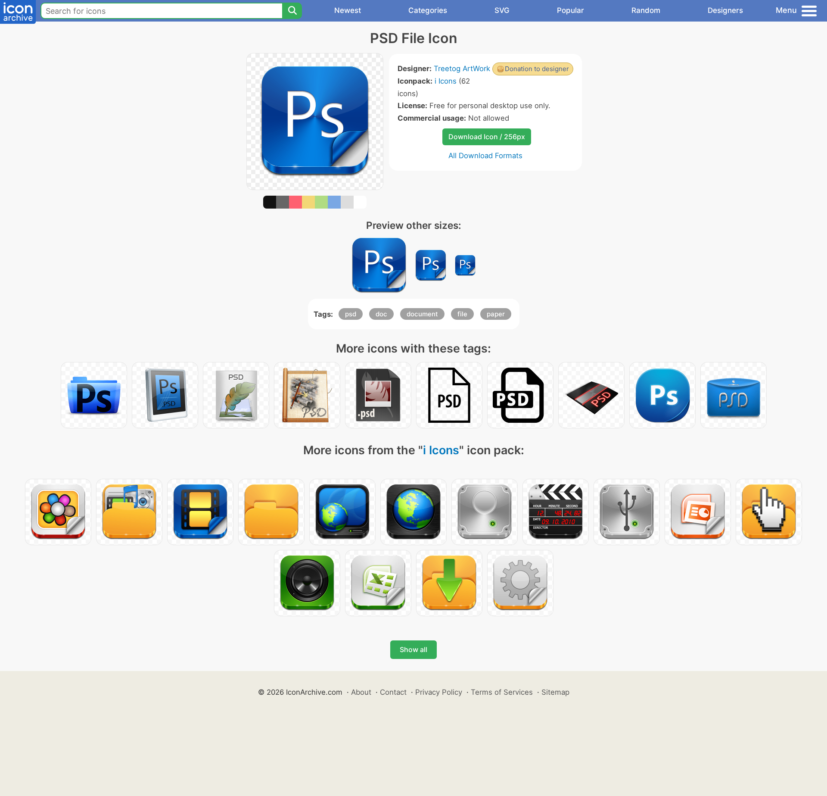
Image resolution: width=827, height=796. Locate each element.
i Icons (446, 81)
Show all (413, 649)
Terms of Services (502, 692)
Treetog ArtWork (462, 68)
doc (381, 314)
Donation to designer (537, 69)
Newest (347, 10)
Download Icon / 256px (486, 136)
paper (496, 314)
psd (350, 314)
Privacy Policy (438, 692)
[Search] (292, 11)
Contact (393, 692)
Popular (570, 10)
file (462, 314)
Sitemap (555, 692)
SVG (502, 10)
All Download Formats (485, 155)
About (361, 692)
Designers (725, 10)
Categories (427, 10)
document (422, 314)
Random (645, 10)
